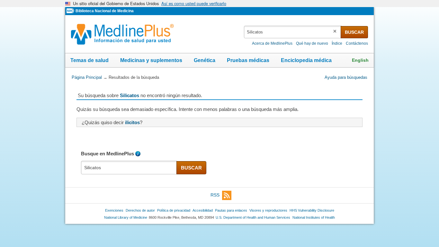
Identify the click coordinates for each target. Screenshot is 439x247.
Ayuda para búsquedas (346, 77)
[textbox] (293, 32)
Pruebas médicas (248, 60)
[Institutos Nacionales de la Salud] (71, 11)
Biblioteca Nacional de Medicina (105, 11)
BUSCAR (354, 32)
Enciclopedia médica (306, 60)
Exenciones (114, 210)
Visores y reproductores (268, 210)
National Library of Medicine (125, 217)
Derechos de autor (140, 210)
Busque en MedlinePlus (107, 153)
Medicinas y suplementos (151, 60)
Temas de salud (89, 60)
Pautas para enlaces (231, 210)
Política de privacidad (173, 210)
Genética (204, 60)
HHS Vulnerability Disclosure (312, 210)
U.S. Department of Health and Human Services (253, 217)
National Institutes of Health (313, 217)
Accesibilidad (203, 210)
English (360, 60)
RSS (215, 194)
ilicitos (132, 122)
